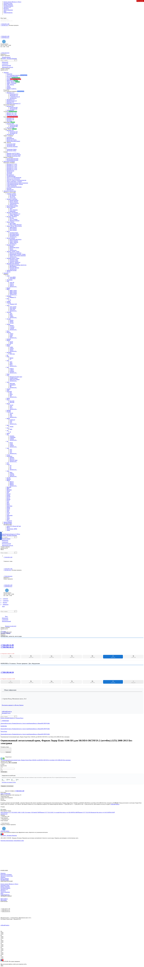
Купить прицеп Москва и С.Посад (9, 884)
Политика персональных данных (9, 840)
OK (2, 965)
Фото (2, 893)
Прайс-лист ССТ (1, 536)
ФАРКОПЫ (4, 726)
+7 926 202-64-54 (5, 52)
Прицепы (3, 723)
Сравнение (8, 752)
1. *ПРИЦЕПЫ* (5, 720)
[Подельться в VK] (1, 834)
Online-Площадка (5, 894)
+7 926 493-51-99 (5, 24)
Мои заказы (4, 900)
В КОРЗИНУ (4, 771)
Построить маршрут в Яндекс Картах (12, 705)
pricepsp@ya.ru (6, 713)
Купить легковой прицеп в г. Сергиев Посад (12, 718)
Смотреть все (4, 813)
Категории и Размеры (11, 723)
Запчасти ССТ (4, 889)
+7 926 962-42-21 (4, 25)
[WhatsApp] (3, 758)
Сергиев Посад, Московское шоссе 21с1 (7, 20)
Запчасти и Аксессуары (23, 723)
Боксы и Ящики (37, 723)
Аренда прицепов (5, 892)
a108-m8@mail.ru (7, 711)
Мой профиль (4, 898)
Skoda (2, 793)
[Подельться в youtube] (2, 834)
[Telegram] (1, 758)
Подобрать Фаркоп (5, 888)
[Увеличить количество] (2, 770)
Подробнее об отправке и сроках (9, 782)
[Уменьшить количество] (2, 767)
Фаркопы (31, 723)
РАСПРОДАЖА (46, 723)
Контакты (3, 890)
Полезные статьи (5, 885)
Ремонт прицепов (5, 886)
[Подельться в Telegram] (4, 41)
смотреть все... (13, 98)
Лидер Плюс (4, 731)
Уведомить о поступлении (7, 786)
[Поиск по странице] (15, 60)
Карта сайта (21, 840)
